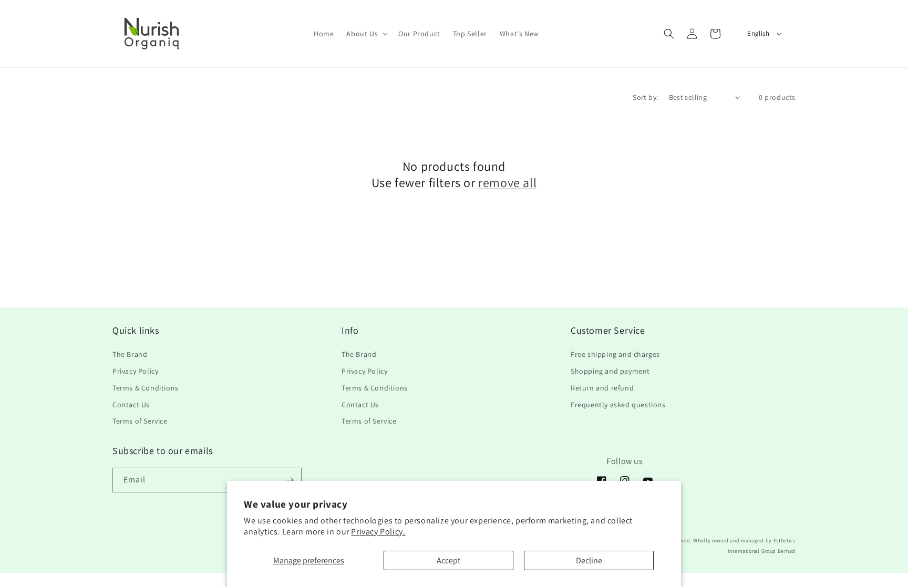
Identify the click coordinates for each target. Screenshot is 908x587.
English (758, 33)
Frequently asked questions (618, 404)
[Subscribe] (289, 480)
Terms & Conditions (145, 388)
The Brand (129, 354)
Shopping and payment (610, 371)
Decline (589, 560)
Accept (448, 560)
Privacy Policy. (378, 531)
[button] (366, 34)
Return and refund (602, 388)
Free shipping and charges (615, 354)
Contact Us (131, 404)
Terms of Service (140, 421)
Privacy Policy (135, 371)
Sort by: (645, 97)
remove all (507, 182)
